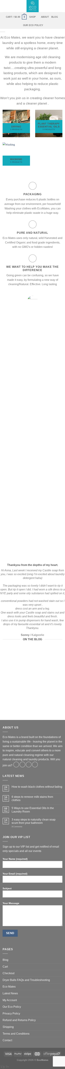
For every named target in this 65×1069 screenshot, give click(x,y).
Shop (32, 17)
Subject (7, 888)
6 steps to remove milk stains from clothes (32, 798)
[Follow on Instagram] (22, 764)
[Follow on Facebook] (16, 764)
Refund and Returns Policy (19, 1020)
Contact (7, 1040)
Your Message (11, 903)
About (45, 17)
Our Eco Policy (33, 25)
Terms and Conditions (16, 1033)
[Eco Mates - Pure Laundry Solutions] (32, 6)
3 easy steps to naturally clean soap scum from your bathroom (33, 821)
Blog (54, 17)
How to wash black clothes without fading (37, 786)
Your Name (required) (15, 858)
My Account (10, 1000)
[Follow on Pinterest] (35, 764)
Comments (17, 827)
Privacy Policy (11, 1013)
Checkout (8, 973)
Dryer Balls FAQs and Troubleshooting (26, 980)
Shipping (8, 1026)
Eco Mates (9, 986)
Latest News (10, 993)
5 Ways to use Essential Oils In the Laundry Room (33, 810)
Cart (5, 966)
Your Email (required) (15, 873)
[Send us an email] (29, 764)
